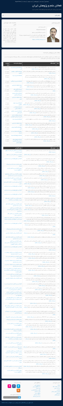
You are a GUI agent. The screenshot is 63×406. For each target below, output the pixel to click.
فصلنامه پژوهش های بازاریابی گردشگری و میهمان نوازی (17, 141)
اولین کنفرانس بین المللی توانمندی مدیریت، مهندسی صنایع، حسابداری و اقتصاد (14, 352)
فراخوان (58, 393)
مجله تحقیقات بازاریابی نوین (17, 86)
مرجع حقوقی (57, 395)
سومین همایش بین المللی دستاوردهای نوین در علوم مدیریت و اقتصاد (13, 199)
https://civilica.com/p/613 (38, 39)
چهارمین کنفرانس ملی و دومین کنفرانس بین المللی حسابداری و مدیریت (13, 288)
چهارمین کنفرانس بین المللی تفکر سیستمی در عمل (14, 214)
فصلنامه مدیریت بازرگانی (16, 81)
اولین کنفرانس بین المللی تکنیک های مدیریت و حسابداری (14, 204)
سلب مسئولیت (29, 1)
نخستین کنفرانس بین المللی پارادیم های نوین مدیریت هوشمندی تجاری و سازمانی (13, 218)
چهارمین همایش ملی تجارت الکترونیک (14, 317)
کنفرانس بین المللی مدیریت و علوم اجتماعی (14, 155)
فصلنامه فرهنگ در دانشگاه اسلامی (18, 107)
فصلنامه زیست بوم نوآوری (17, 103)
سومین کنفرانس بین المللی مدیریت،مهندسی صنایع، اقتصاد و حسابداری (14, 209)
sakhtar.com (4, 403)
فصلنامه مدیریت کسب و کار (16, 68)
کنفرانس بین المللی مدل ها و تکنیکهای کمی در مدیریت (13, 151)
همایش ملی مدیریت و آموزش (15, 303)
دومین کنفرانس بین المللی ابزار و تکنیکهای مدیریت (14, 169)
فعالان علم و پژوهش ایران (46, 5)
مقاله (59, 385)
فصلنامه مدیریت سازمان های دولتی (16, 112)
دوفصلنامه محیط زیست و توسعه (16, 132)
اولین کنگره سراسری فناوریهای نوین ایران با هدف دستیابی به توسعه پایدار (13, 298)
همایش (58, 390)
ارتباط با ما (24, 1)
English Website (18, 1)
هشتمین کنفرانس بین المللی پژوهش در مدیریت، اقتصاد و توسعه (13, 253)
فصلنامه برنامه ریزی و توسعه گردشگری (17, 94)
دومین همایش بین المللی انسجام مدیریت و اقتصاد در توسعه (13, 179)
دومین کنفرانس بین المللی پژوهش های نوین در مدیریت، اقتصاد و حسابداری (13, 306)
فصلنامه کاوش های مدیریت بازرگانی (18, 90)
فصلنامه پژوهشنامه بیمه (16, 135)
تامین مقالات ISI (56, 387)
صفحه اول (47, 1)
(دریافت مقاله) (35, 69)
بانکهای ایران (37, 393)
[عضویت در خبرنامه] (19, 397)
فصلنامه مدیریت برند (17, 75)
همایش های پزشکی (56, 391)
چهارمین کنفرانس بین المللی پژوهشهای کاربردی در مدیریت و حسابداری (13, 174)
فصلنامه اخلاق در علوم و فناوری (16, 72)
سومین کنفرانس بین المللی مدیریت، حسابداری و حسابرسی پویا (14, 275)
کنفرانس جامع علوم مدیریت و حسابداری (13, 158)
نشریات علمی (57, 388)
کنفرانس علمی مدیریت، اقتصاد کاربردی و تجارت (13, 183)
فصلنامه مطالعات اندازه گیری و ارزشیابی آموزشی (16, 116)
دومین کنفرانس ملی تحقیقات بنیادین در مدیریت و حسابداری (13, 261)
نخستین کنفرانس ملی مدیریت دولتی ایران (14, 357)
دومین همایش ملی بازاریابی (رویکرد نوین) (14, 165)
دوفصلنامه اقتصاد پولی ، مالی (16, 128)
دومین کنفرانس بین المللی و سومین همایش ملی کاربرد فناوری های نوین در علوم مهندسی (13, 293)
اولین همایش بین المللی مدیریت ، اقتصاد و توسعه (13, 347)
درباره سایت (42, 1)
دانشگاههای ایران (36, 387)
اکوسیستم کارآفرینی (35, 390)
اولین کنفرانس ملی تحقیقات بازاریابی (14, 233)
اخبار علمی (38, 388)
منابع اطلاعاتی (36, 1)
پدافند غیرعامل (37, 395)
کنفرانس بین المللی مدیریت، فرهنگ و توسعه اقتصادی (13, 312)
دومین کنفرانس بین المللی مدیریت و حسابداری (14, 334)
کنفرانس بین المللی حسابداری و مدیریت (13, 284)
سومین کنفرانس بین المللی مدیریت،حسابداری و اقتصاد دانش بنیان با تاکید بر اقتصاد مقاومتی (13, 242)
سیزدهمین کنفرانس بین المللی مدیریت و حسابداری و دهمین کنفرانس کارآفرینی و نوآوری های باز (13, 270)
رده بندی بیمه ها (36, 396)
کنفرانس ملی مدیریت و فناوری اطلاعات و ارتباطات (13, 367)
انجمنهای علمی (37, 385)
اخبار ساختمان (37, 391)
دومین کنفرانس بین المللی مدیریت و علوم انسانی (14, 257)
